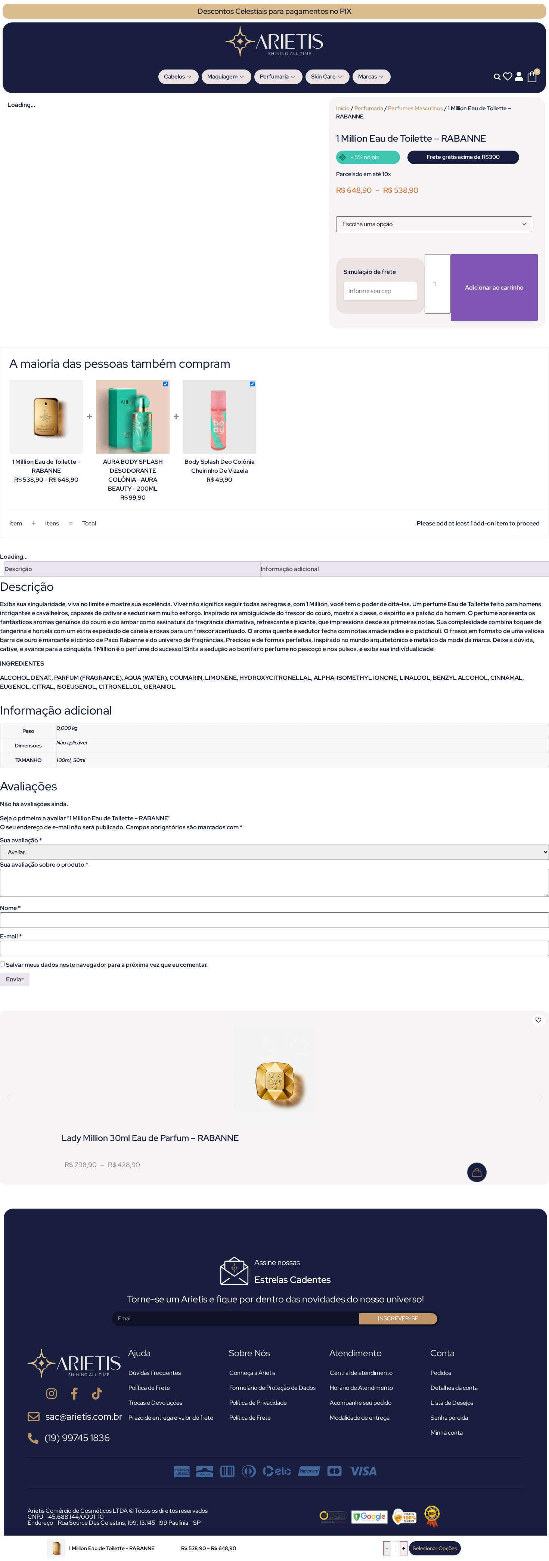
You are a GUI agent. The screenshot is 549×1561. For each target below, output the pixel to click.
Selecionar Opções (435, 1548)
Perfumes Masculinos (415, 108)
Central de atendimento (361, 1373)
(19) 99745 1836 (77, 1438)
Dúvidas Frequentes (154, 1373)
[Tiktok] (97, 1393)
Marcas (367, 76)
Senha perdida (449, 1418)
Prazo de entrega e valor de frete (170, 1418)
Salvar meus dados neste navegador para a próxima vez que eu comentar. (107, 965)
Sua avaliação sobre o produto (44, 865)
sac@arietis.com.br (84, 1416)
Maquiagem (222, 76)
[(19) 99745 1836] (33, 1438)
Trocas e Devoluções (155, 1403)
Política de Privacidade (258, 1403)
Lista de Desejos (452, 1403)
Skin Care (323, 76)
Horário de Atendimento (361, 1388)
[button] (8, 1097)
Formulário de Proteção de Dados (272, 1388)
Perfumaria (274, 76)
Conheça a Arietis (252, 1373)
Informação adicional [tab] (290, 569)
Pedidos (441, 1373)
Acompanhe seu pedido (360, 1403)
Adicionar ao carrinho (494, 287)
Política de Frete (149, 1388)
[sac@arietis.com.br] (34, 1417)
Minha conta (447, 1433)
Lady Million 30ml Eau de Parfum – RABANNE (150, 1138)
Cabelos (174, 76)
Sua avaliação (21, 840)
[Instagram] (51, 1393)
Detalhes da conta (454, 1388)
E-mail (11, 937)
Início (343, 108)
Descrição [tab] (18, 569)
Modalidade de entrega (360, 1418)
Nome (10, 908)
